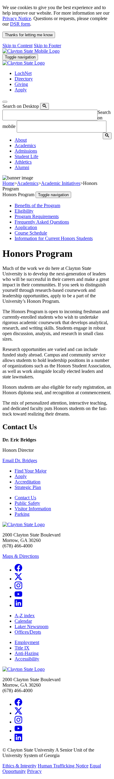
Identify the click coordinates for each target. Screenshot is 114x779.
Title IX (22, 647)
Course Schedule (31, 232)
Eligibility (24, 211)
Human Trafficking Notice (63, 765)
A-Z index (25, 615)
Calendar (23, 621)
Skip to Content (17, 45)
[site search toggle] (4, 102)
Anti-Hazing (27, 653)
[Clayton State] (31, 51)
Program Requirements (37, 216)
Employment (27, 642)
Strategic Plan (28, 487)
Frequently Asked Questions (42, 222)
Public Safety (27, 503)
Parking (22, 514)
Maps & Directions (20, 556)
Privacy (34, 771)
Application (26, 227)
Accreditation (27, 481)
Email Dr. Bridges (19, 460)
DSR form (20, 24)
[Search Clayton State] (44, 106)
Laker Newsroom (31, 626)
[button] (21, 140)
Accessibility (27, 658)
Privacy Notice (16, 18)
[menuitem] (63, 140)
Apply (21, 476)
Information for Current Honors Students (54, 238)
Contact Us (25, 497)
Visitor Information (33, 508)
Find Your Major (31, 470)
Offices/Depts (28, 632)
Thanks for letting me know (29, 35)
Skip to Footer (47, 45)
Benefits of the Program (37, 205)
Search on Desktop (20, 106)
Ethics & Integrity (19, 765)
